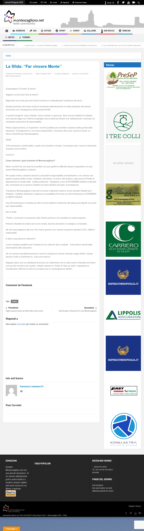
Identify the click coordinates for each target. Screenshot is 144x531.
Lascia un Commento (80, 73)
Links (45, 2)
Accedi (55, 3)
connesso (21, 324)
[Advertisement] (51, 353)
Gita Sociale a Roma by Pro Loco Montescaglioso (78, 309)
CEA (35, 30)
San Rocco (109, 30)
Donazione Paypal (81, 3)
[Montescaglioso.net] (24, 17)
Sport (62, 30)
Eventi (76, 30)
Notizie (47, 30)
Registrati (66, 3)
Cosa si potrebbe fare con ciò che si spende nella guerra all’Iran (111, 45)
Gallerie (91, 30)
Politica (14, 301)
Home (8, 55)
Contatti (34, 3)
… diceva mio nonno (99, 467)
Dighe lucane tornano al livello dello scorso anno (24, 309)
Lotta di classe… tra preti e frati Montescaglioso (29, 45)
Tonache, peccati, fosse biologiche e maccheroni (67, 45)
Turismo (26, 37)
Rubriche (20, 30)
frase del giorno (97, 485)
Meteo (11, 37)
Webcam (126, 30)
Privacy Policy (135, 506)
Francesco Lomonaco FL (32, 386)
